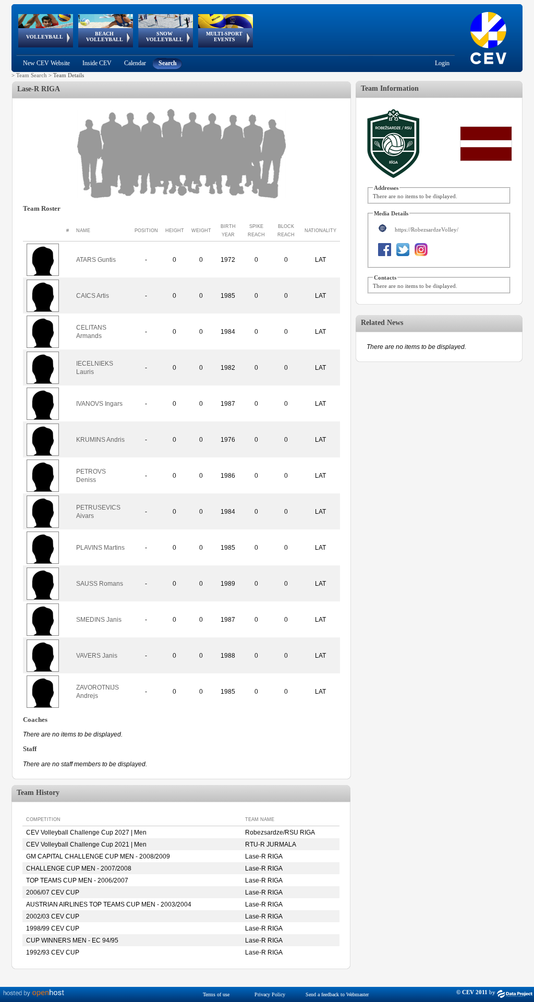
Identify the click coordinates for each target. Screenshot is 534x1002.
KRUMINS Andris (100, 439)
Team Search (31, 75)
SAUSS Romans (99, 583)
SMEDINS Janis (99, 619)
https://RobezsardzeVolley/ (426, 229)
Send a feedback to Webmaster (337, 994)
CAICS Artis (92, 295)
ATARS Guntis (96, 259)
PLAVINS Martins (100, 547)
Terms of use (216, 994)
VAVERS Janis (96, 655)
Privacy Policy (269, 994)
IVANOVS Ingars (99, 403)
